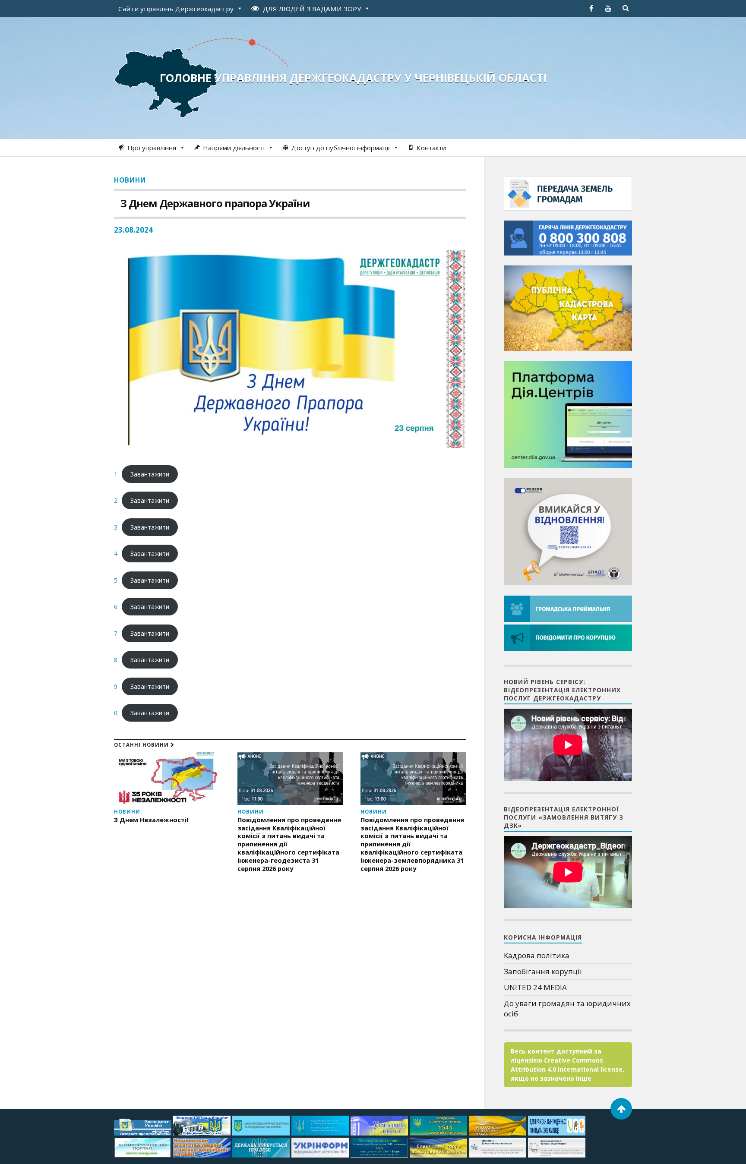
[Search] (625, 8)
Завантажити (149, 474)
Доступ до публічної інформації (340, 147)
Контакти (431, 147)
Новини (130, 180)
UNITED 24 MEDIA (535, 987)
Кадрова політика (536, 955)
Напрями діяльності (234, 147)
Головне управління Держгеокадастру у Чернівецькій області (353, 77)
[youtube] (608, 8)
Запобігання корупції (543, 971)
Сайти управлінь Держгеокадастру (176, 8)
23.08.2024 (133, 230)
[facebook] (591, 8)
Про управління (151, 147)
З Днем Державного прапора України (215, 203)
